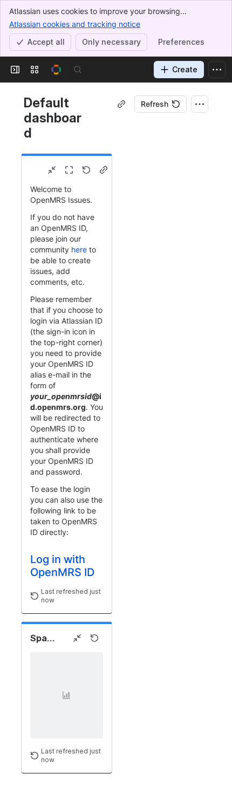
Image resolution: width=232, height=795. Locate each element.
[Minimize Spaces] (77, 638)
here (79, 249)
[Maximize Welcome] (69, 170)
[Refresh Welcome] (86, 170)
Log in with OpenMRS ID (62, 566)
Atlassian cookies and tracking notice (74, 24)
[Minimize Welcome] (51, 170)
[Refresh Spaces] (94, 638)
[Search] (77, 69)
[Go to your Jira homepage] (56, 69)
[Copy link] (121, 104)
